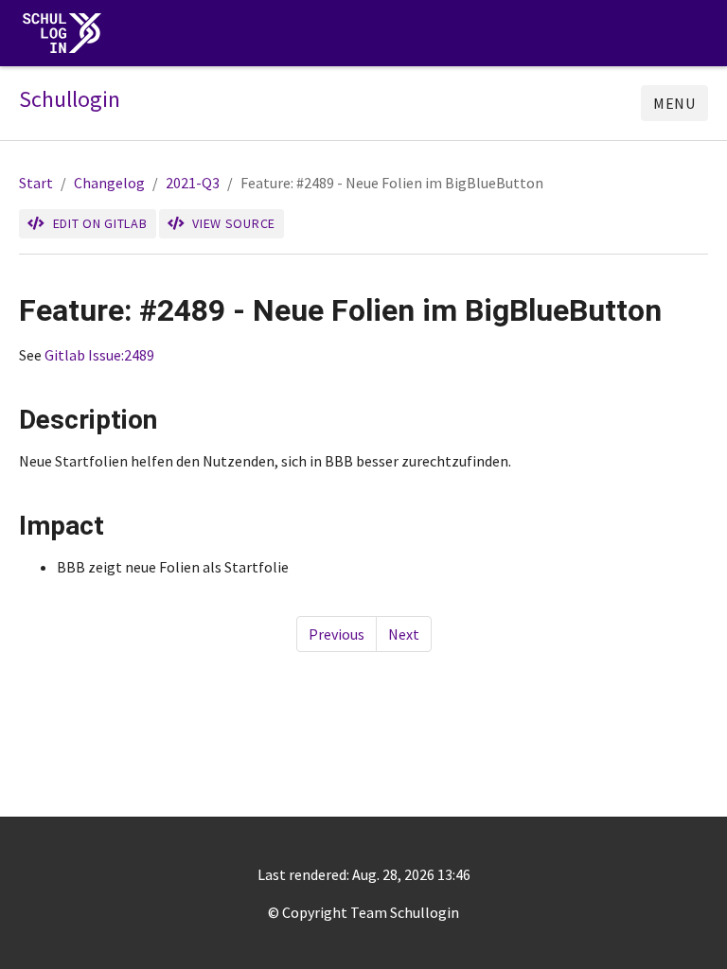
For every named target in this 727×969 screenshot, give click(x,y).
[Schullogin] (66, 33)
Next (403, 634)
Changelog (109, 182)
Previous (336, 634)
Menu (674, 103)
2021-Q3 (193, 182)
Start (36, 182)
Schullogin (69, 99)
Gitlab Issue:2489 (99, 354)
